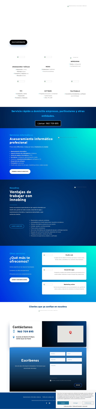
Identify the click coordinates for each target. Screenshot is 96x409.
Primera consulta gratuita (20, 171)
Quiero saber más (17, 226)
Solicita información (18, 42)
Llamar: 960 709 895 (48, 123)
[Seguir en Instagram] (49, 403)
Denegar (75, 403)
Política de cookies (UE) (48, 397)
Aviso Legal (84, 406)
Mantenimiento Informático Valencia (32, 397)
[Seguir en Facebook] (46, 403)
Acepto (63, 403)
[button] (71, 332)
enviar (78, 385)
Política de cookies (68, 406)
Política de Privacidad (77, 406)
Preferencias (88, 403)
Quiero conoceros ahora (19, 279)
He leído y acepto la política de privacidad (61, 380)
